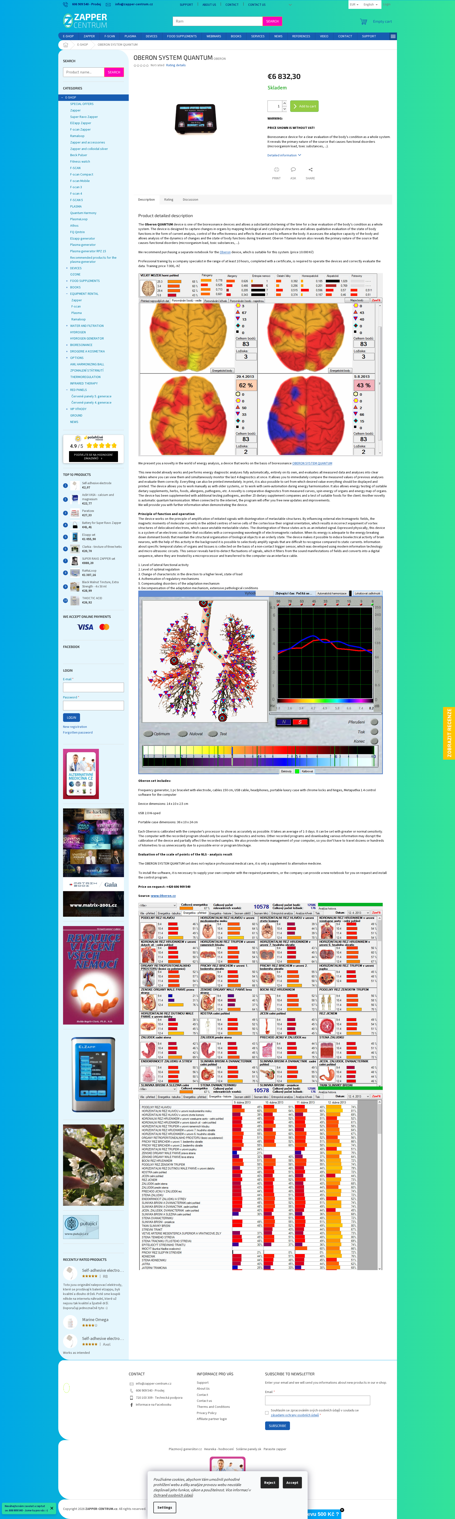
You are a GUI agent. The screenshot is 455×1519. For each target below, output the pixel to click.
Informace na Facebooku (153, 1404)
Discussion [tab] (190, 199)
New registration (75, 727)
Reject (269, 1482)
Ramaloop (77, 136)
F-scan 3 (76, 187)
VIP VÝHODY (78, 409)
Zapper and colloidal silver (89, 149)
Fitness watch (80, 161)
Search (272, 21)
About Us (209, 5)
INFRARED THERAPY (84, 383)
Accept (292, 1482)
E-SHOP (70, 97)
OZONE (75, 274)
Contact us (256, 5)
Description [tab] (146, 199)
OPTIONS (77, 358)
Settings (164, 1507)
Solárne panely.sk (248, 1449)
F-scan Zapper (80, 129)
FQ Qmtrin (77, 232)
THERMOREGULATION (85, 377)
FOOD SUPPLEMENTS (85, 281)
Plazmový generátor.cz (185, 1449)
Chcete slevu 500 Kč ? (311, 1514)
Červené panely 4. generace (91, 402)
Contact (232, 5)
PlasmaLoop (79, 219)
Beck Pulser (78, 155)
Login (71, 717)
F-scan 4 (76, 193)
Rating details (176, 65)
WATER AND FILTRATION (87, 326)
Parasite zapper (275, 1449)
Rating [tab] (168, 199)
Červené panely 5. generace (91, 396)
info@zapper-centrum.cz (153, 1383)
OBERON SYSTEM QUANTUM (312, 463)
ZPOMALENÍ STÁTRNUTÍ (86, 370)
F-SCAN (75, 168)
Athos (74, 225)
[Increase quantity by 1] (284, 103)
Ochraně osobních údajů (173, 1495)
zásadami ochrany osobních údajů (295, 1415)
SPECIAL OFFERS (82, 104)
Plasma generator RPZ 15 (88, 251)
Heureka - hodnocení (219, 1449)
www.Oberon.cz (163, 896)
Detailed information (282, 155)
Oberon (225, 252)
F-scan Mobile (80, 181)
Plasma (76, 313)
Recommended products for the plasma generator (93, 259)
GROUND (76, 415)
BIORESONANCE (81, 345)
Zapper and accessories (87, 142)
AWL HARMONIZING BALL (87, 364)
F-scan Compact (81, 174)
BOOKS (75, 287)
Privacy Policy (207, 1413)
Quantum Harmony (83, 213)
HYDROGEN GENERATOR (87, 338)
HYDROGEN (78, 332)
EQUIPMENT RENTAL (84, 293)
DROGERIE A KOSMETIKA (87, 351)
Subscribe (277, 1426)
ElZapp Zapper (80, 123)
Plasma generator (83, 244)
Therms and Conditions (213, 1406)
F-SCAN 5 (76, 200)
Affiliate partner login (212, 1419)
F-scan (76, 306)
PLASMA (76, 206)
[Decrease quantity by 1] (284, 109)
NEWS (74, 422)
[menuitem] (68, 36)
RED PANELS (78, 390)
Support (186, 5)
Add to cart (307, 106)
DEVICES (76, 268)
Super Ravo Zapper (84, 117)
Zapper (75, 110)
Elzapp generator (82, 238)
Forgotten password (78, 732)
